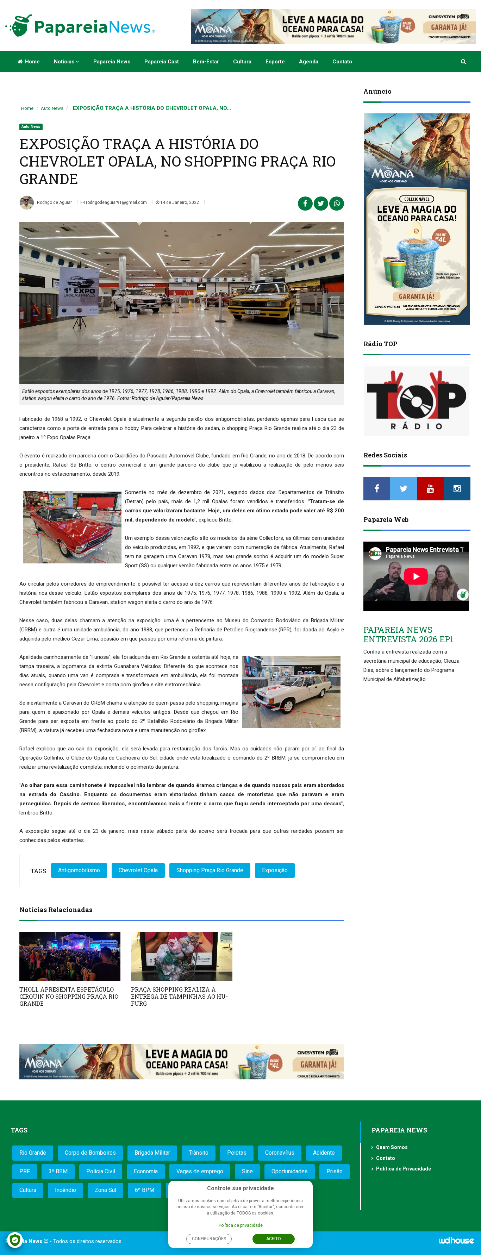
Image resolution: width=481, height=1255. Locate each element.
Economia (146, 1171)
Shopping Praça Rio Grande (209, 870)
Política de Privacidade (403, 1169)
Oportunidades (289, 1171)
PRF (24, 1171)
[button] (464, 61)
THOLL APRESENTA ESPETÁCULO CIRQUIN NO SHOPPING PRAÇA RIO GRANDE (68, 996)
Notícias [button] (65, 61)
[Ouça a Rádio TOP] (416, 401)
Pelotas (236, 1152)
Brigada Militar (152, 1152)
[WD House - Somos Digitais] (456, 1242)
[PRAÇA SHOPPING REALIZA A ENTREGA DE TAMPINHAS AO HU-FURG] (181, 956)
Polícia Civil (100, 1171)
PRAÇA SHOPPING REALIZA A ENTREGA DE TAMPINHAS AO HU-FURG (179, 996)
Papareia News (111, 61)
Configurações (209, 1238)
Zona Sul (105, 1190)
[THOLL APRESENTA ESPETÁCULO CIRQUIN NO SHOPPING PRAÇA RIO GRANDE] (69, 956)
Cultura (242, 61)
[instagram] (457, 488)
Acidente (324, 1152)
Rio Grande (32, 1152)
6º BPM (144, 1190)
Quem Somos (392, 1147)
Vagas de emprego (199, 1171)
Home (32, 61)
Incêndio (65, 1190)
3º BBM (58, 1171)
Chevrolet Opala (138, 870)
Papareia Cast (161, 61)
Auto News (52, 108)
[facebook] (376, 488)
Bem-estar (206, 61)
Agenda (308, 61)
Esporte (275, 61)
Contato (342, 61)
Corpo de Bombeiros (90, 1152)
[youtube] (430, 488)
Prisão (334, 1171)
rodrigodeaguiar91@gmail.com (116, 202)
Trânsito (198, 1152)
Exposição (275, 870)
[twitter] (403, 488)
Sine (247, 1171)
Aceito (273, 1238)
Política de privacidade (241, 1225)
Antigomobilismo (79, 870)
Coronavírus (279, 1152)
